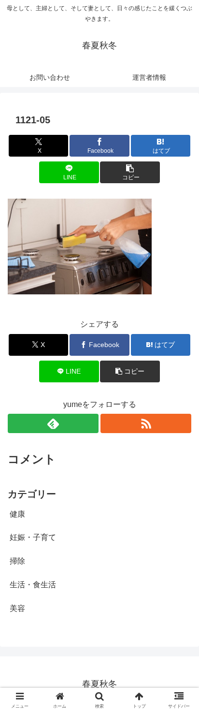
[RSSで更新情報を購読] (145, 423)
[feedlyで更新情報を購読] (53, 423)
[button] (130, 172)
